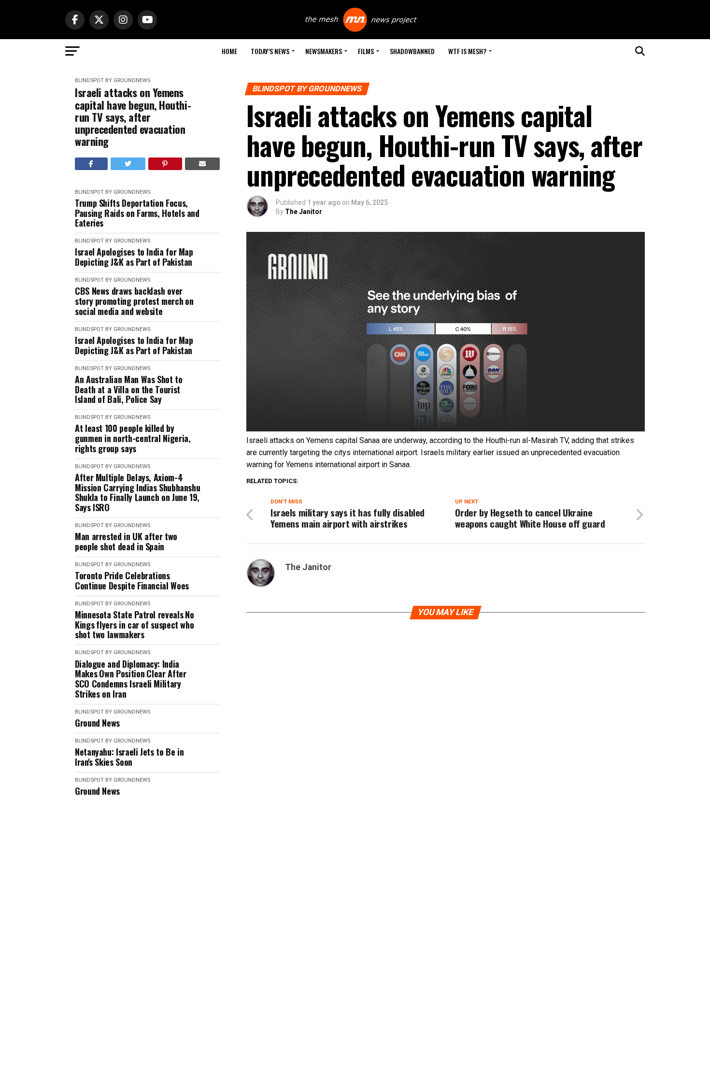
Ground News (97, 723)
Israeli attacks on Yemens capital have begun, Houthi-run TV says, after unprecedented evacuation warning (133, 116)
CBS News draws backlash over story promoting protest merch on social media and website (134, 301)
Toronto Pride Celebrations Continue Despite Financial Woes (132, 580)
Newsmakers (323, 51)
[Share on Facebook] (91, 163)
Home (229, 51)
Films (366, 51)
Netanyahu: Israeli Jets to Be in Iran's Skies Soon (129, 757)
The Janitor (303, 211)
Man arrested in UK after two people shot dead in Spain (126, 541)
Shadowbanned (412, 51)
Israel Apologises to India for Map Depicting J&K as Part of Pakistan (134, 257)
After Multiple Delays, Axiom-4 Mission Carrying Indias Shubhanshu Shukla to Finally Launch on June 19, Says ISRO (137, 492)
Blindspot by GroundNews (112, 80)
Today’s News (270, 51)
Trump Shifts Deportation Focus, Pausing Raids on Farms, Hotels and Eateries (137, 213)
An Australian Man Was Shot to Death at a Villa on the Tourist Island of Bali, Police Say (129, 389)
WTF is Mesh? (467, 51)
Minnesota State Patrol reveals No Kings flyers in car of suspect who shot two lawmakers (134, 625)
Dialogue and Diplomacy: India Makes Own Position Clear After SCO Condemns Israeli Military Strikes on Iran (130, 679)
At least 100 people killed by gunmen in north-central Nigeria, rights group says (132, 438)
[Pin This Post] (165, 163)
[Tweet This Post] (128, 163)
